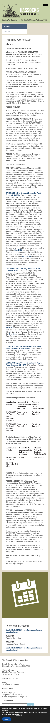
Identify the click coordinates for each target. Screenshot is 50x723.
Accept (7, 719)
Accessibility (7, 701)
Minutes (7, 32)
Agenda (7, 26)
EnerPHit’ (18, 250)
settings (19, 715)
